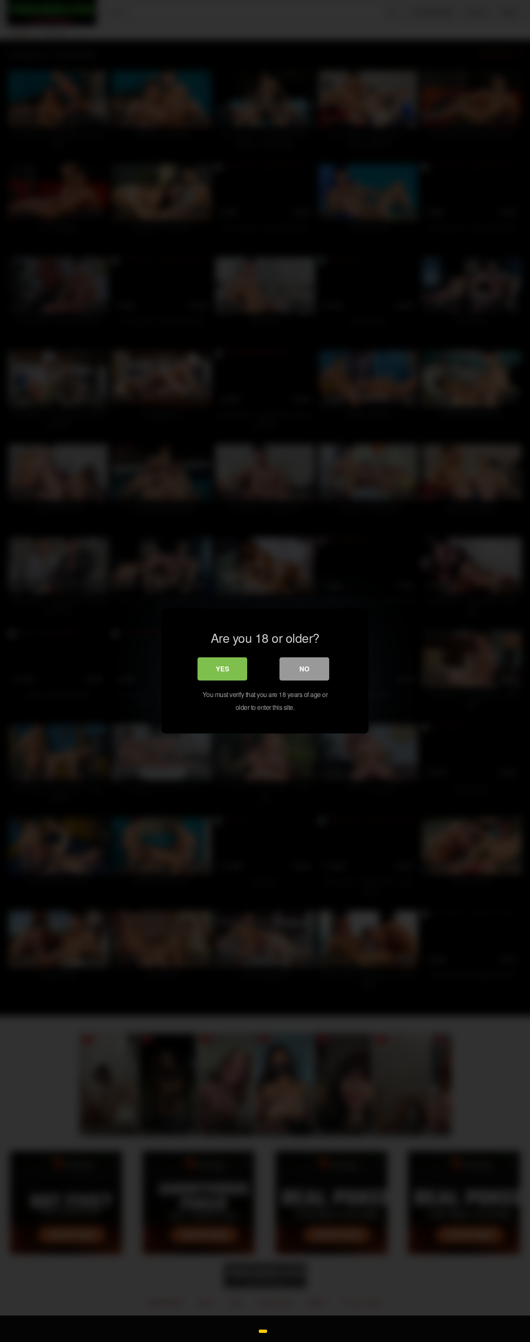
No (304, 668)
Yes (222, 668)
